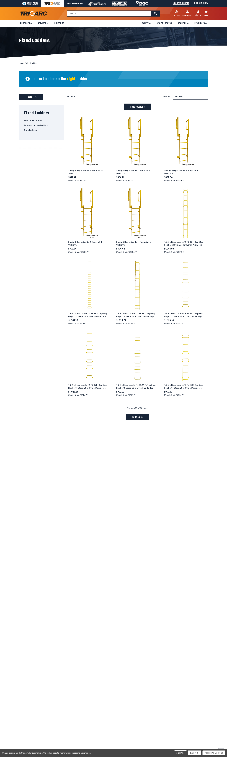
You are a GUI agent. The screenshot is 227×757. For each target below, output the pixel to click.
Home (21, 63)
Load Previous (137, 107)
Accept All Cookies (214, 752)
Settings (180, 752)
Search (73, 13)
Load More (137, 417)
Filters (33, 97)
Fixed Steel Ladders (33, 120)
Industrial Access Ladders (36, 125)
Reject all (194, 752)
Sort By (166, 96)
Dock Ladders (30, 130)
